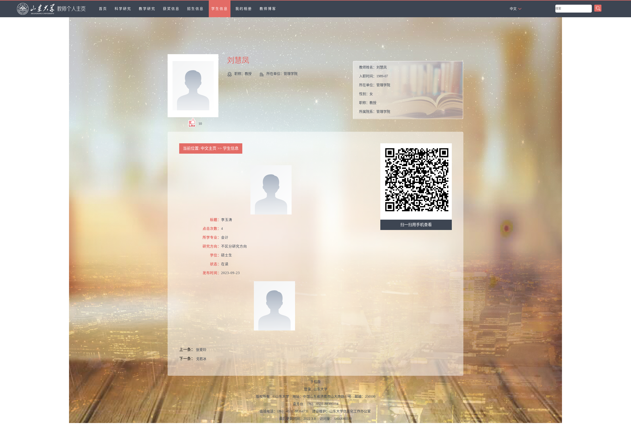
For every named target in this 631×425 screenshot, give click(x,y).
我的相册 (243, 9)
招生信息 (195, 9)
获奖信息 (171, 9)
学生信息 (219, 9)
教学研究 (147, 9)
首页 (103, 9)
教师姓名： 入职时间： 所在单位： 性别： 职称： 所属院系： (374, 89)
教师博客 (268, 9)
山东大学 (320, 389)
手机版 (315, 382)
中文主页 (208, 148)
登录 (307, 389)
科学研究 (123, 9)
